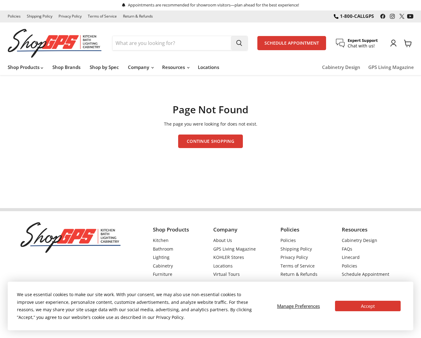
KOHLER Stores (228, 257)
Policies (14, 16)
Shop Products (24, 67)
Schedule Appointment (365, 274)
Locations (208, 67)
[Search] (239, 43)
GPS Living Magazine (391, 67)
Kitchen (161, 240)
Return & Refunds (138, 16)
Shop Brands (66, 67)
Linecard (351, 257)
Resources (174, 67)
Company (139, 67)
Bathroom (163, 249)
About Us (222, 240)
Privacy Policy (70, 16)
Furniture (162, 274)
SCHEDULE (291, 43)
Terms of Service (102, 16)
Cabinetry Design (341, 67)
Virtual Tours (226, 274)
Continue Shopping (210, 141)
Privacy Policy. (170, 317)
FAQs (347, 249)
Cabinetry (163, 266)
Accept (368, 306)
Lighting (161, 257)
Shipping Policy (39, 16)
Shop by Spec (104, 67)
